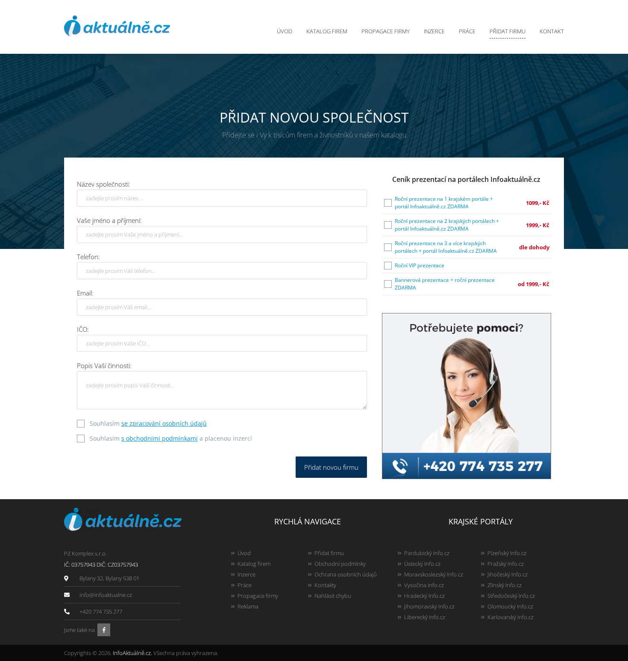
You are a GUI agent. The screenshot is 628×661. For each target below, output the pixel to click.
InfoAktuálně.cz (132, 653)
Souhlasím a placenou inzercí (171, 438)
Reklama (248, 606)
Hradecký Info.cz (424, 596)
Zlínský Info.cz (504, 585)
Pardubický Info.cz (426, 553)
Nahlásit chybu (332, 596)
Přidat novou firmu (331, 467)
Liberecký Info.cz (424, 617)
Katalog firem (326, 31)
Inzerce (434, 31)
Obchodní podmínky (340, 563)
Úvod (284, 31)
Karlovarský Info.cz (510, 617)
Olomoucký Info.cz (510, 606)
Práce (467, 31)
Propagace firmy (385, 31)
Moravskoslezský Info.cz (433, 574)
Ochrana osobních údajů (345, 574)
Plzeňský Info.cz (506, 553)
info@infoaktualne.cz (105, 595)
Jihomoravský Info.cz (429, 606)
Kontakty (325, 585)
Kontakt (552, 31)
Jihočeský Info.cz (507, 574)
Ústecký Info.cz (422, 563)
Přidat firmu (507, 31)
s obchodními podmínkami (159, 438)
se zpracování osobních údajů (164, 423)
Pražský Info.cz (505, 563)
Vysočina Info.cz (424, 585)
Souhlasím (148, 423)
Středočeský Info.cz (511, 596)
